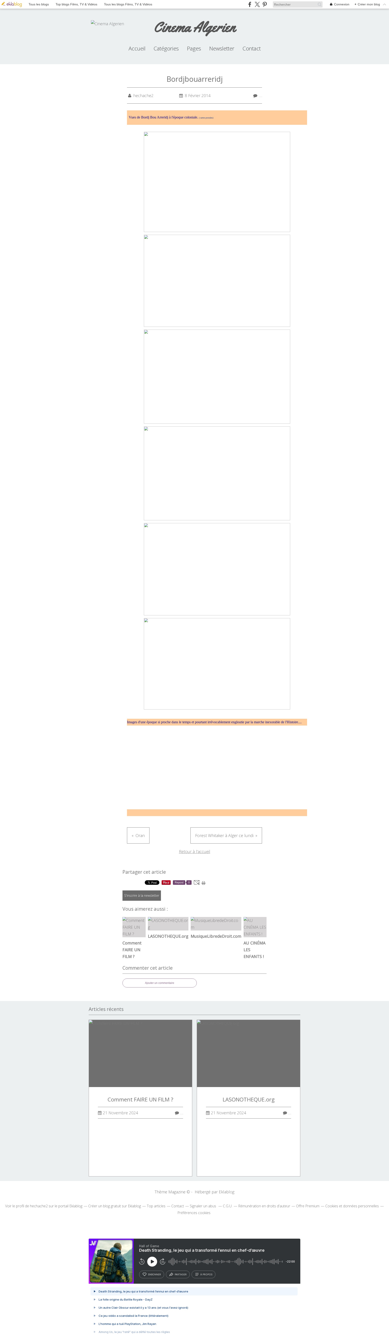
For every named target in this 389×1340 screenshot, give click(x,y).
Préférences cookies (193, 1212)
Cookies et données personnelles (352, 1205)
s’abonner (154, 1274)
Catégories (166, 48)
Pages (194, 48)
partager (181, 1274)
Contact (251, 48)
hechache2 (39, 1205)
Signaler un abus (203, 1205)
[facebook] (250, 4)
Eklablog (226, 1191)
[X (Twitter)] (257, 4)
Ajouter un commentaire (159, 983)
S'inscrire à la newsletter (141, 895)
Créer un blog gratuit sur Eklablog (114, 1205)
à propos (206, 1274)
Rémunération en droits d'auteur (264, 1205)
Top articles (156, 1205)
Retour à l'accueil (194, 851)
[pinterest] (264, 4)
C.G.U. (227, 1205)
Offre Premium (307, 1205)
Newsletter (221, 48)
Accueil (137, 48)
